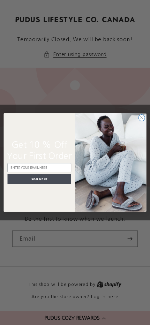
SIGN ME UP (39, 179)
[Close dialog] (141, 118)
